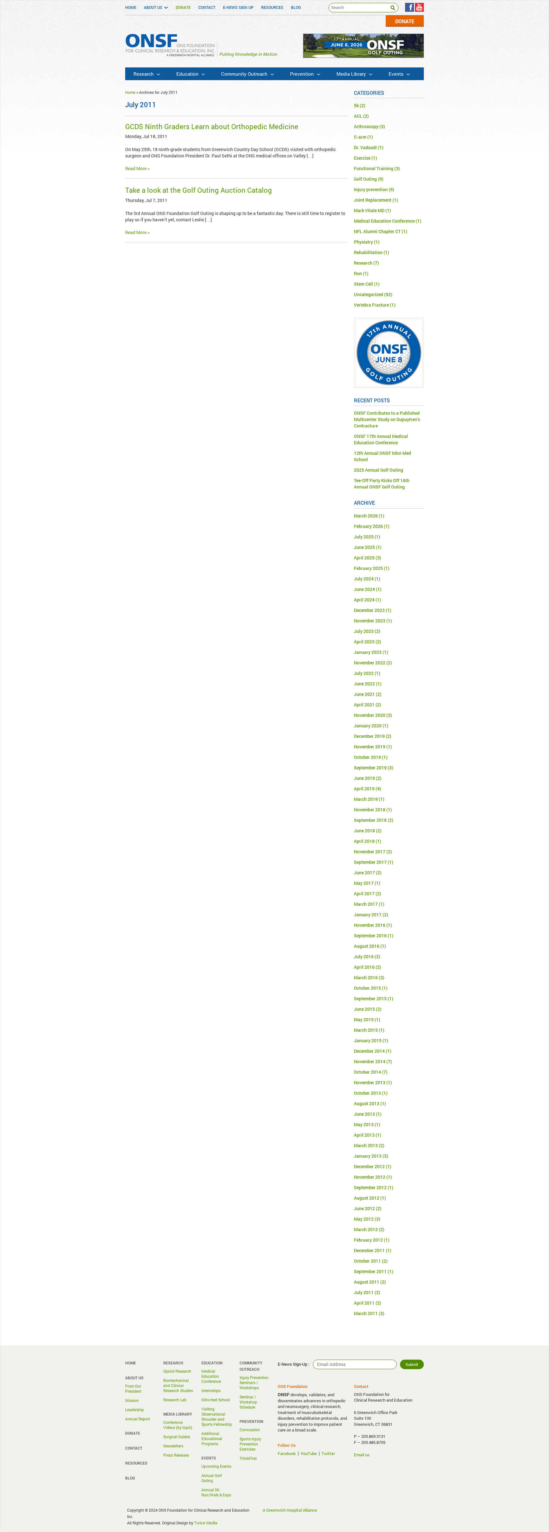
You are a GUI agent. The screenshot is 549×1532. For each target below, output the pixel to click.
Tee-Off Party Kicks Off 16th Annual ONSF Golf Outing (382, 483)
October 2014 (367, 1072)
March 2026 (366, 516)
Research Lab (174, 1399)
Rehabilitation (368, 252)
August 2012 (366, 1198)
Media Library (351, 74)
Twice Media (205, 1523)
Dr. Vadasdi (365, 147)
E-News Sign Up (238, 7)
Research (143, 74)
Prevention (302, 74)
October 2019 (367, 757)
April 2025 (364, 558)
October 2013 (367, 1093)
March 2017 (366, 904)
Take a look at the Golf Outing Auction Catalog (198, 190)
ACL (358, 116)
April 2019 (364, 789)
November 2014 (369, 1061)
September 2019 (370, 768)
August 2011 (366, 1282)
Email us (361, 1455)
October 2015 (367, 988)
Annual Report (137, 1418)
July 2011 (364, 1292)
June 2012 (364, 1208)
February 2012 (368, 1240)
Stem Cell (363, 284)
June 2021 (364, 694)
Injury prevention (371, 189)
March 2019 (366, 799)
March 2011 (366, 1313)
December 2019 (369, 736)
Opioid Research (177, 1371)
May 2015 (364, 1019)
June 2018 (364, 831)
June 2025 (364, 547)
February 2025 (368, 568)
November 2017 (369, 852)
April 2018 (364, 841)
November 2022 (369, 663)
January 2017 (368, 915)
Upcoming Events (216, 1466)
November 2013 (369, 1082)
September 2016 (370, 935)
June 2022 (364, 684)
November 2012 (369, 1177)
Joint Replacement (372, 200)
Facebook (287, 1453)
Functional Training (373, 168)
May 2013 (364, 1124)
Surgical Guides (176, 1436)
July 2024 (364, 579)
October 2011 (367, 1261)
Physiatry (363, 242)
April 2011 (364, 1303)
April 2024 (364, 600)
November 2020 (369, 715)
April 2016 (364, 967)
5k (356, 105)
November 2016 (369, 925)
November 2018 (369, 810)
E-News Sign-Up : (293, 1364)
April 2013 (364, 1135)
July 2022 (364, 673)
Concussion (250, 1429)
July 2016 (364, 956)
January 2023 (368, 652)
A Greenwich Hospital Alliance (290, 1510)
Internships (210, 1390)
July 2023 (364, 631)
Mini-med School (215, 1399)
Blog (296, 7)
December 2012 (369, 1166)
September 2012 (370, 1187)
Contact (206, 7)
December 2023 (369, 610)
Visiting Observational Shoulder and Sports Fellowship (216, 1416)
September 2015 (370, 998)
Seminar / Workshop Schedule (248, 1402)
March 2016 (366, 977)
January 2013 (368, 1156)
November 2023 (369, 621)
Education (187, 74)
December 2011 (369, 1250)
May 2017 (364, 883)
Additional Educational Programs (211, 1438)
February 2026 (368, 526)
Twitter (328, 1453)
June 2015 (364, 1009)
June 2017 (364, 873)
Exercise (362, 158)
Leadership (134, 1409)
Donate (183, 7)
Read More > (137, 168)
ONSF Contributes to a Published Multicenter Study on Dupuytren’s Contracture (387, 419)
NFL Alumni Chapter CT (377, 231)
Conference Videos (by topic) (177, 1425)
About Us (153, 7)
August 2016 (366, 946)
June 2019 (364, 778)
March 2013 (366, 1145)
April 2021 (364, 705)
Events (396, 74)
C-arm (360, 137)
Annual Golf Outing (211, 1478)
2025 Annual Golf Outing (378, 470)
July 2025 (364, 537)
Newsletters (173, 1445)
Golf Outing (365, 179)
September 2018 (370, 820)
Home (130, 7)
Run (358, 273)
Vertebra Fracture (371, 305)
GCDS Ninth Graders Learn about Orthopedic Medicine (211, 126)
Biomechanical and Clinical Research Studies (178, 1385)
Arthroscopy (366, 126)
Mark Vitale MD (369, 210)
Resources (272, 7)
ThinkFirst (248, 1458)
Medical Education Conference (384, 221)
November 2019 (369, 747)
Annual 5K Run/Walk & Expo (216, 1492)
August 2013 (366, 1103)
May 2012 (364, 1219)
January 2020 (368, 726)
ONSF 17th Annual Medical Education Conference (381, 439)
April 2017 (364, 894)
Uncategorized (368, 294)
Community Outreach (244, 74)
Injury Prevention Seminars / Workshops (254, 1382)
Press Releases (176, 1455)
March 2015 (366, 1030)
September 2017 (370, 862)
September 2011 (370, 1271)
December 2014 (369, 1051)
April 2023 (364, 642)
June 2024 (364, 589)
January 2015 (368, 1040)
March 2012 (366, 1229)
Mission (132, 1400)
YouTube (309, 1453)
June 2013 (364, 1114)
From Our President (133, 1388)
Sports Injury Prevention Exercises (250, 1444)
